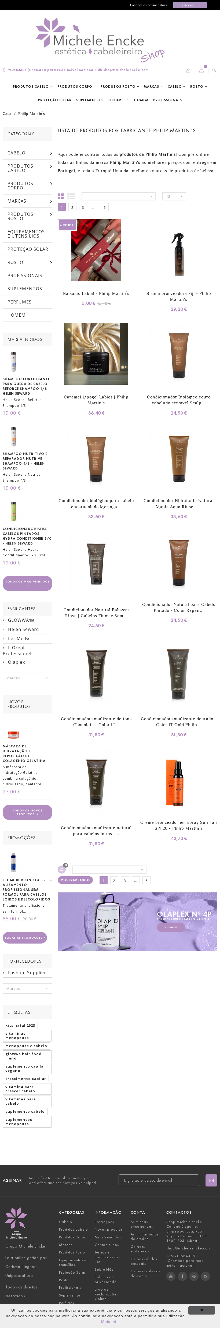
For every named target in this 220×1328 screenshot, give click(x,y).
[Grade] (61, 196)
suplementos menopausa (18, 1121)
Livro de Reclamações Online (106, 1294)
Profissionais (167, 100)
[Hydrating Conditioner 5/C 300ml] (13, 511)
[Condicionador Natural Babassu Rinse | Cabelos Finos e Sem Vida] (96, 564)
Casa (7, 113)
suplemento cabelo (25, 1111)
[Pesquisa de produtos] (214, 70)
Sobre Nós (104, 1269)
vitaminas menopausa (17, 1035)
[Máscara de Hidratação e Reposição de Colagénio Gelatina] (13, 728)
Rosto (196, 86)
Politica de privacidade (105, 1279)
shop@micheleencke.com (126, 70)
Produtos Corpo (74, 86)
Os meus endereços (140, 1248)
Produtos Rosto (118, 86)
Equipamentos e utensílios (26, 234)
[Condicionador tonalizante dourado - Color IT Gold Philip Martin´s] (179, 673)
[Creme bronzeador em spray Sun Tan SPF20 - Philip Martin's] (179, 780)
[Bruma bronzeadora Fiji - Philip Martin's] (179, 250)
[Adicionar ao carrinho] (62, 258)
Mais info (110, 1321)
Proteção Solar (54, 100)
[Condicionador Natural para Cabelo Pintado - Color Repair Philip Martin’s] (179, 562)
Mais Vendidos (25, 339)
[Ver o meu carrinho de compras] (201, 70)
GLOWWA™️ (21, 620)
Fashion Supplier (26, 973)
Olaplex (16, 662)
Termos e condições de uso (107, 1257)
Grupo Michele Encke (25, 1246)
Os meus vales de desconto (146, 1273)
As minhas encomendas (142, 1224)
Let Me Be (19, 638)
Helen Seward (23, 629)
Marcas (151, 86)
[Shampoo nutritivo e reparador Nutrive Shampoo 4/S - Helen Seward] (13, 436)
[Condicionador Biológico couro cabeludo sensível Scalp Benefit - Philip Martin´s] (179, 354)
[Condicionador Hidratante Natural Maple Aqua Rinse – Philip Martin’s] (179, 458)
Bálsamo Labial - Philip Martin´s (96, 293)
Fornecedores (25, 961)
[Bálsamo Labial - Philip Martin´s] (96, 250)
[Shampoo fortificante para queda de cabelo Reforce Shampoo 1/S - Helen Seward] (13, 361)
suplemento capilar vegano (25, 1068)
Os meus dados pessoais (144, 1261)
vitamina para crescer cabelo (20, 1088)
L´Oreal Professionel (17, 650)
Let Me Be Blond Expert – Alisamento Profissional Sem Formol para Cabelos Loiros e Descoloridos (27, 890)
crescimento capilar (25, 1078)
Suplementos (89, 100)
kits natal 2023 (20, 1025)
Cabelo (175, 86)
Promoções (22, 837)
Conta (138, 1212)
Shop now (171, 927)
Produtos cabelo (31, 86)
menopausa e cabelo (26, 1045)
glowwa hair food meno (23, 1056)
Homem (141, 100)
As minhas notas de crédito (145, 1236)
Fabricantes (22, 608)
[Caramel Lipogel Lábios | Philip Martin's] (96, 354)
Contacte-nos (107, 1244)
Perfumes (117, 100)
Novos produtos (19, 704)
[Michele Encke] (103, 40)
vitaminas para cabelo (20, 1101)
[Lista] (71, 196)
